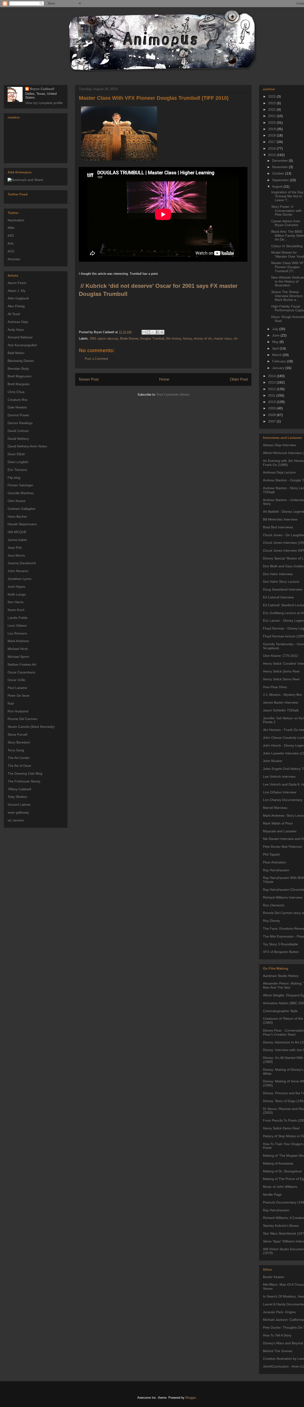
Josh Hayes (16, 586)
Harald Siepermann (22, 524)
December (280, 160)
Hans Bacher (17, 516)
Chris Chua (16, 392)
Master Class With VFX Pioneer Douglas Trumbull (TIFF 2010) (153, 98)
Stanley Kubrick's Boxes (281, 1225)
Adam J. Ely (16, 291)
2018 (272, 135)
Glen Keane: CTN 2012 (280, 656)
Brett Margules (19, 384)
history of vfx (203, 338)
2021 (272, 116)
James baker (17, 540)
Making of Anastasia (278, 1163)
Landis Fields (18, 618)
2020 (272, 122)
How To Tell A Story (277, 1335)
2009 (272, 408)
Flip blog (14, 477)
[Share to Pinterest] (162, 332)
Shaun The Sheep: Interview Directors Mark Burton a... (287, 296)
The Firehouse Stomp (24, 781)
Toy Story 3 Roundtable (280, 944)
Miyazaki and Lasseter (280, 831)
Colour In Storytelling (287, 246)
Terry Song (16, 750)
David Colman (18, 431)
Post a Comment (96, 358)
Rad (11, 703)
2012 (272, 389)
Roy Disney (271, 921)
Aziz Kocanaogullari (22, 345)
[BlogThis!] (148, 332)
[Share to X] (153, 332)
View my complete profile (44, 103)
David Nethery (18, 439)
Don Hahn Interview (278, 574)
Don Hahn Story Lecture (281, 581)
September (281, 180)
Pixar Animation (274, 862)
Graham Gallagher (22, 509)
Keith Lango (17, 594)
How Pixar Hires (275, 687)
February (279, 361)
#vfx (11, 243)
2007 (272, 421)
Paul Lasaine (17, 688)
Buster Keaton (273, 1277)
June (276, 335)
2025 (272, 96)
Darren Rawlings (20, 423)
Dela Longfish (18, 462)
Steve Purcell (17, 734)
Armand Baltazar (20, 337)
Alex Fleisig (16, 306)
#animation (16, 220)
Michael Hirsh (18, 649)
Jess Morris (16, 555)
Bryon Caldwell (42, 89)
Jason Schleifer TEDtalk (281, 710)
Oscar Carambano (21, 672)
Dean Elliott (16, 454)
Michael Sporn (18, 656)
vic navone (16, 820)
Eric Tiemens (17, 470)
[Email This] (144, 332)
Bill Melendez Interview (280, 519)
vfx (235, 338)
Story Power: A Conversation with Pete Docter (286, 211)
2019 (272, 129)
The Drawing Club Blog (25, 773)
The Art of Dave (19, 765)
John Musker (272, 761)
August (278, 186)
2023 (272, 103)
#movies (14, 259)
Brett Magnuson (20, 376)
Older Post (239, 379)
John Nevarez (18, 571)
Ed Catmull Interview (278, 597)
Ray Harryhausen (276, 870)
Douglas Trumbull (152, 338)
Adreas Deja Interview (279, 445)
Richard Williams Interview (282, 897)
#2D (11, 235)
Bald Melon (16, 353)
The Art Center (19, 758)
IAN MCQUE (17, 532)
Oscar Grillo (16, 680)
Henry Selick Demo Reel (281, 671)
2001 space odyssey (104, 338)
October (278, 173)
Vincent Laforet (19, 804)
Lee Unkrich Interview (279, 776)
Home (164, 379)
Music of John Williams (280, 1187)
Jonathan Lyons (19, 579)
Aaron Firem (17, 283)
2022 (272, 109)
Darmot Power (18, 415)
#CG (11, 251)
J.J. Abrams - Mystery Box (282, 694)
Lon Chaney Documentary (282, 800)
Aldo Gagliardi (18, 298)
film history (173, 338)
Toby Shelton (17, 797)
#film (11, 228)
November (280, 167)
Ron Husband (18, 711)
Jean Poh (15, 548)
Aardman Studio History (281, 976)
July (275, 329)
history (187, 338)
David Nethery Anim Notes (27, 446)
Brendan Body (18, 368)
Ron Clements (273, 905)
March (277, 355)
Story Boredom (19, 742)
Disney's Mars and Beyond (283, 1343)
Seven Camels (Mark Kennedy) (31, 727)
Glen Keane (16, 501)
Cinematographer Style (280, 1011)
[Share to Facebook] (157, 332)
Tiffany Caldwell (19, 789)
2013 (272, 382)
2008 (272, 415)
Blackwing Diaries (21, 361)
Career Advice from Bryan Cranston (285, 223)
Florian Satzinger (20, 485)
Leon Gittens (17, 625)
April (276, 348)
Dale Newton (17, 407)
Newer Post (89, 379)
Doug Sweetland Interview (282, 589)
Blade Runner (129, 338)
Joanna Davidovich (22, 563)
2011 (272, 395)
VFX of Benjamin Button (281, 952)
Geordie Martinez (21, 493)
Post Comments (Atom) (173, 394)
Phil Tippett (271, 854)
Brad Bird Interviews (278, 527)
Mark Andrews (18, 641)
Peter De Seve (18, 695)
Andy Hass (16, 330)
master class (223, 338)
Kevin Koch (16, 610)
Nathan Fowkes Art (22, 664)
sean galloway (18, 812)
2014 (272, 376)
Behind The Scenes (277, 1351)
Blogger (190, 1397)
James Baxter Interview (280, 702)
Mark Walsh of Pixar (278, 823)
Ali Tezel (14, 314)
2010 (272, 402)
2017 (272, 142)
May (276, 342)
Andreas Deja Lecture (279, 472)
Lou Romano (17, 633)
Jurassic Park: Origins (279, 1312)
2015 (272, 155)
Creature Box (18, 400)
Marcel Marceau (275, 808)
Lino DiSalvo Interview (279, 792)
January (278, 368)
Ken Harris (16, 602)
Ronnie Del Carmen (22, 719)
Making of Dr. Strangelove (282, 1171)
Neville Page (272, 1194)
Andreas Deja (18, 322)
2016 (272, 148)
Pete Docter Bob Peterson (282, 846)
